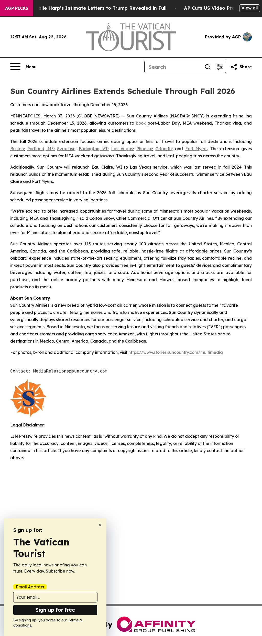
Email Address (30, 586)
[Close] (99, 524)
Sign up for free (55, 610)
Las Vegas (122, 148)
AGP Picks (16, 8)
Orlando (163, 148)
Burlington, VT (93, 148)
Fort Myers (196, 148)
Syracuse (66, 148)
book (141, 123)
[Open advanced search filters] (220, 67)
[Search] (207, 67)
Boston (17, 148)
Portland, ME (40, 148)
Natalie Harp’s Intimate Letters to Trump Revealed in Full (98, 8)
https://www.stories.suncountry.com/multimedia (175, 352)
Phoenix (144, 148)
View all (250, 7)
